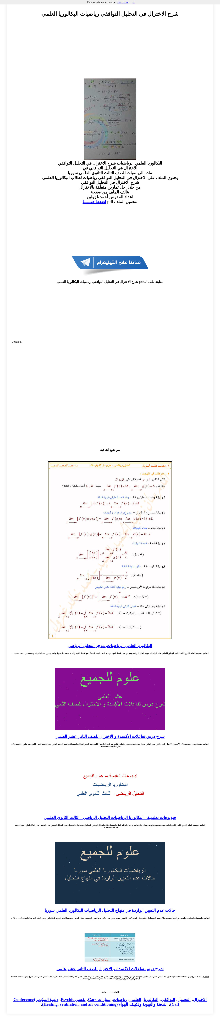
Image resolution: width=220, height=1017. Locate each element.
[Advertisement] (110, 51)
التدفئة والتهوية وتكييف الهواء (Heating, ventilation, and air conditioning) (105, 1004)
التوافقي (168, 999)
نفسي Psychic (73, 999)
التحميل (184, 999)
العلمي (135, 999)
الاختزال (200, 999)
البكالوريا (151, 999)
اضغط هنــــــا (94, 201)
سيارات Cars (99, 999)
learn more (122, 2)
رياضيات (120, 999)
